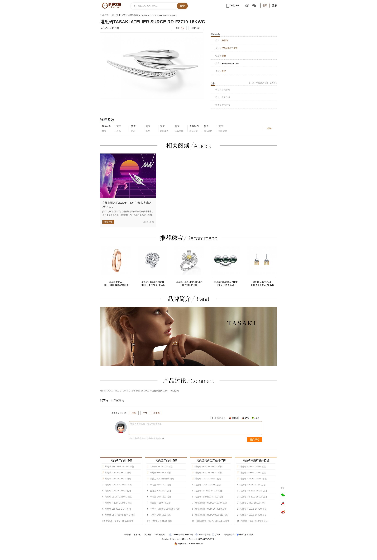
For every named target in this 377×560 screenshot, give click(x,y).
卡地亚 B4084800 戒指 (161, 521)
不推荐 (156, 413)
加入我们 (148, 535)
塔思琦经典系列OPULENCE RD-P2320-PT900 (189, 283)
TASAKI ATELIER (148, 15)
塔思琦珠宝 (133, 15)
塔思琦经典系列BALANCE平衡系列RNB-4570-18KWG (226, 283)
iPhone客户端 (178, 535)
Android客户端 (205, 535)
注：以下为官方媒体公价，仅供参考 (263, 83)
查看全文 (108, 222)
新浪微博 (235, 418)
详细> (269, 128)
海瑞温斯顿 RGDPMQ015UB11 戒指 (212, 521)
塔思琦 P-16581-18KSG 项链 (118, 503)
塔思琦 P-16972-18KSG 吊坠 (253, 509)
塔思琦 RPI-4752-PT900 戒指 (208, 491)
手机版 (218, 535)
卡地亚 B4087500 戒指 (160, 484)
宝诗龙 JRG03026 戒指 (160, 491)
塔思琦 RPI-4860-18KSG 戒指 (253, 491)
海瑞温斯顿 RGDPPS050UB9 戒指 (210, 509)
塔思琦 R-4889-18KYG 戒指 (118, 478)
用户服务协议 (160, 535)
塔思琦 (225, 40)
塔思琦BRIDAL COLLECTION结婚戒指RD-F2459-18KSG (116, 283)
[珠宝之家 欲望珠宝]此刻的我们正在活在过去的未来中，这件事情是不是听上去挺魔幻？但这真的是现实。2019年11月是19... (128, 215)
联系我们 (137, 535)
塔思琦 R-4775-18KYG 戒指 (208, 478)
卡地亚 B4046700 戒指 (160, 472)
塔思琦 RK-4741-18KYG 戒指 (208, 466)
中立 (145, 413)
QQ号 (246, 418)
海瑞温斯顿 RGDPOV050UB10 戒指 (211, 515)
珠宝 (224, 71)
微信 (257, 418)
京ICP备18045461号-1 (206, 539)
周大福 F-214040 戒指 (160, 503)
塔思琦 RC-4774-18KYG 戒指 (119, 521)
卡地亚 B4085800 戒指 (160, 515)
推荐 (134, 413)
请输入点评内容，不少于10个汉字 (146, 424)
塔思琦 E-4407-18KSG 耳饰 (252, 503)
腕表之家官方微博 (246, 535)
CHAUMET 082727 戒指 (161, 466)
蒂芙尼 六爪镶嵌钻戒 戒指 (162, 478)
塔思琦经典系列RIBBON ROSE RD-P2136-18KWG (153, 283)
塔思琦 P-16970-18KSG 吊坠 (254, 521)
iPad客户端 (188, 535)
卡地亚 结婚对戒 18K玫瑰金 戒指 (165, 509)
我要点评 (196, 28)
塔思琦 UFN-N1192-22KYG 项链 (120, 515)
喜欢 (178, 28)
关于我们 (127, 535)
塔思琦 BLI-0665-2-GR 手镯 (118, 509)
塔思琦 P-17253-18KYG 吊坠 (118, 484)
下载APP (234, 5)
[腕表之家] (111, 6)
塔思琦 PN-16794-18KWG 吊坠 (119, 466)
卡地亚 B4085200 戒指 (160, 497)
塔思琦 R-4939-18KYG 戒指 (118, 491)
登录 (265, 5)
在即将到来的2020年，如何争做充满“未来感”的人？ (127, 204)
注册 (274, 5)
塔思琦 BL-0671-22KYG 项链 (118, 497)
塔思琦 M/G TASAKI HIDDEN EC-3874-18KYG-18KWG (262, 283)
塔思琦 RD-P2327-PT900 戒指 (209, 497)
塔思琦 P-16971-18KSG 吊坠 (253, 515)
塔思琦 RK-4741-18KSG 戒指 (208, 472)
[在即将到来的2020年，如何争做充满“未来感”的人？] (128, 175)
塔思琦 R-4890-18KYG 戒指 (118, 472)
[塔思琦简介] (188, 308)
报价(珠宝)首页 (118, 15)
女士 (224, 56)
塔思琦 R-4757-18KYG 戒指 (208, 484)
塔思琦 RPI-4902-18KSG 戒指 (253, 497)
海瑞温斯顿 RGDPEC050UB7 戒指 (211, 503)
